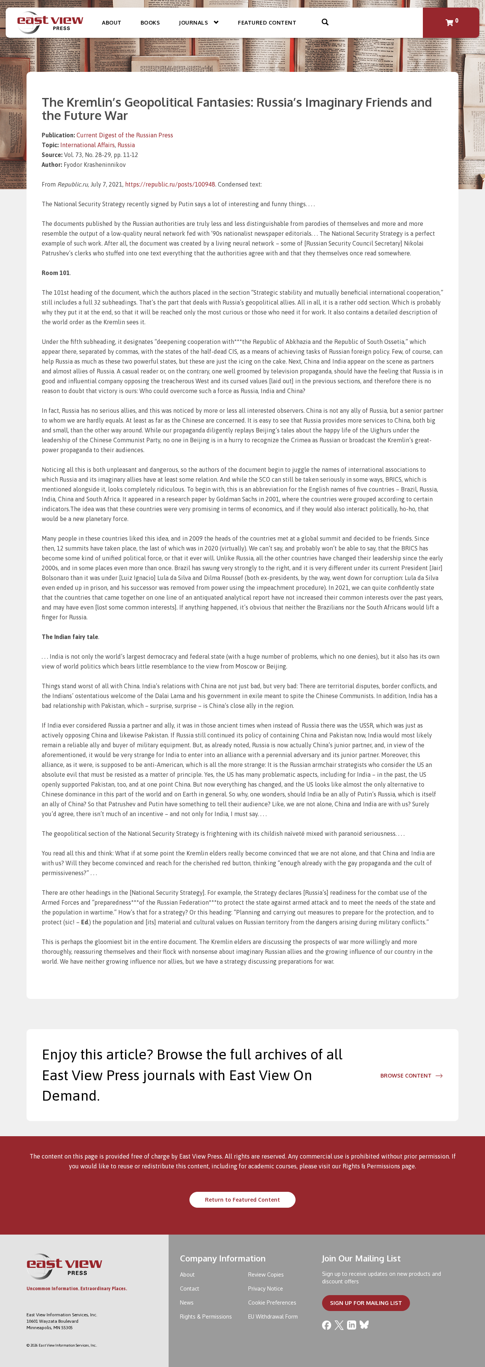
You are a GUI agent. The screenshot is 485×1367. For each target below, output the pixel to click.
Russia (126, 145)
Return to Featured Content (242, 1199)
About (112, 22)
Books (150, 22)
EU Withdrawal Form (273, 1316)
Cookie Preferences (272, 1302)
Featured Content (267, 22)
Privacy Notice (265, 1288)
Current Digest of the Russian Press (125, 135)
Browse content (406, 1075)
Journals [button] (194, 22)
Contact (189, 1288)
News (187, 1302)
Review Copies (266, 1274)
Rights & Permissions (371, 1166)
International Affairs (87, 145)
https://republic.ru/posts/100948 (170, 184)
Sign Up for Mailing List (366, 1303)
